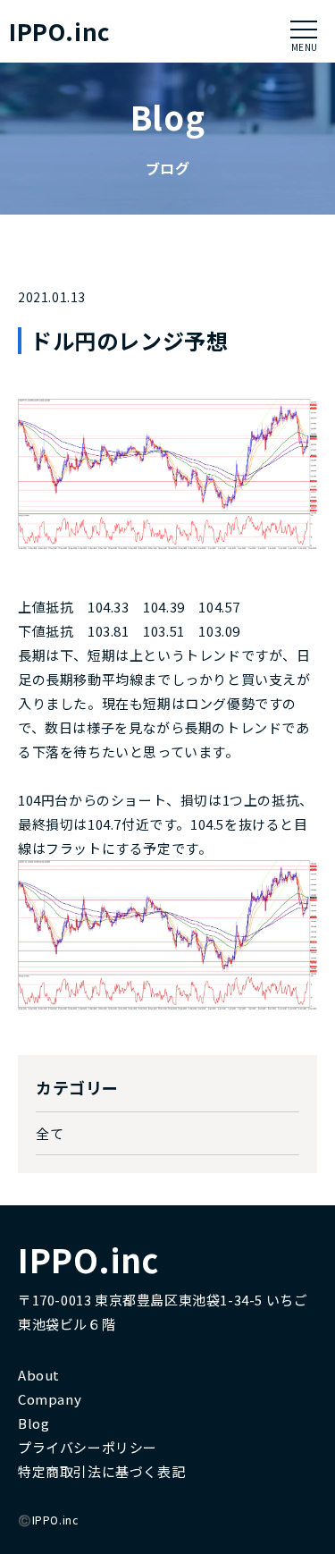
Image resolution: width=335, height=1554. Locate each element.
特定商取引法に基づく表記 (101, 1471)
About (39, 1374)
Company (49, 1398)
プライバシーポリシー (87, 1447)
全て (49, 1133)
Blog (33, 1423)
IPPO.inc (60, 31)
